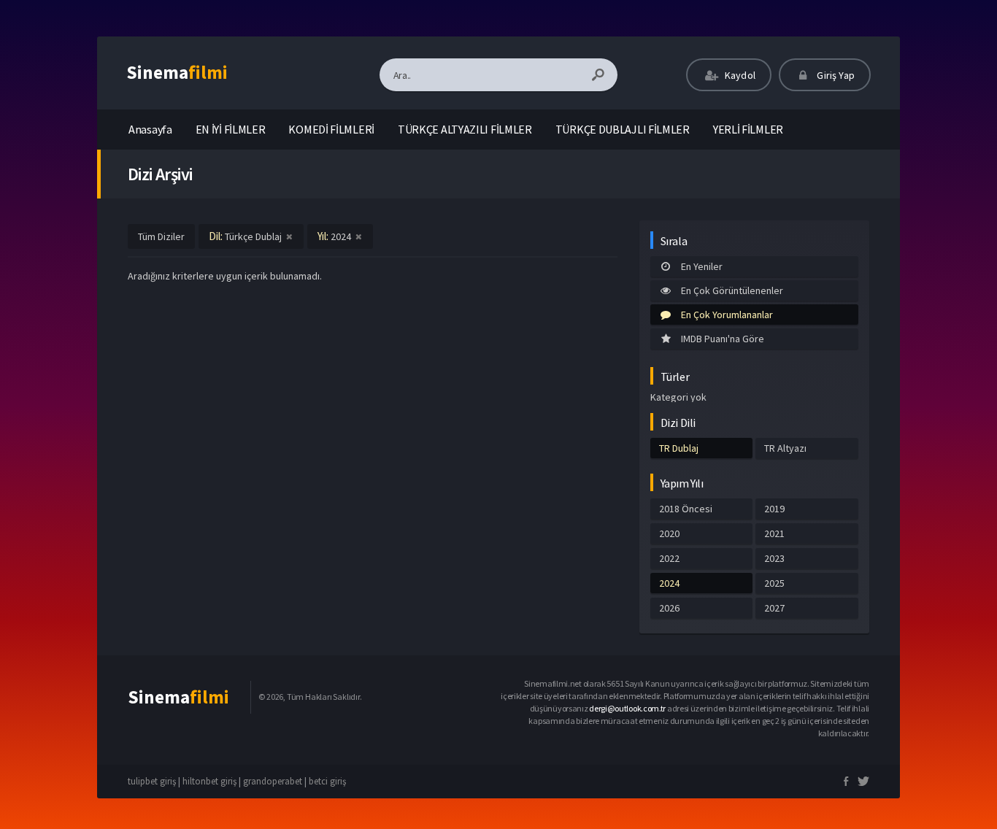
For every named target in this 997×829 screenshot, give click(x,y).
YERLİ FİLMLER (748, 129)
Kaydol (739, 75)
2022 (669, 558)
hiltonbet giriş (209, 781)
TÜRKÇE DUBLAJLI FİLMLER (622, 129)
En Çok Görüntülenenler (732, 290)
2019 (774, 508)
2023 (774, 558)
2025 (774, 583)
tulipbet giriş (152, 781)
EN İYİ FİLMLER (231, 129)
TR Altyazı (785, 448)
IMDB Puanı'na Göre (722, 338)
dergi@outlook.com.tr (627, 708)
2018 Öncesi (685, 508)
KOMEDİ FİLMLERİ (331, 129)
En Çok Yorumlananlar (727, 314)
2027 (774, 607)
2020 (669, 533)
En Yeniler (702, 266)
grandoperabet (272, 781)
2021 (774, 533)
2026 (669, 607)
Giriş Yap (835, 75)
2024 (669, 583)
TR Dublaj (678, 448)
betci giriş (327, 781)
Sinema (177, 72)
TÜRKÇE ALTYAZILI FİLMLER (465, 129)
